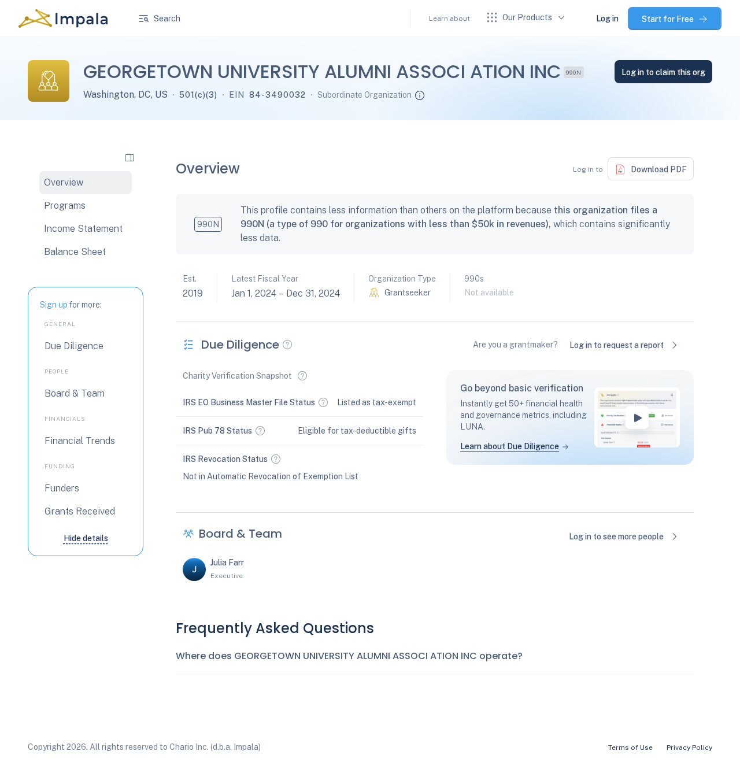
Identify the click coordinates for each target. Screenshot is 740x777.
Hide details (86, 538)
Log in (607, 18)
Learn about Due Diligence (509, 446)
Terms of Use (630, 747)
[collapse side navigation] (129, 157)
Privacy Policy (689, 747)
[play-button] (637, 417)
